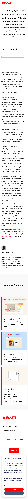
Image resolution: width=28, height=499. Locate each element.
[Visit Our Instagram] (13, 426)
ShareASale (16, 229)
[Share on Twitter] (13, 49)
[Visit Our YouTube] (16, 426)
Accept (14, 489)
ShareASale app (6, 236)
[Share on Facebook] (16, 49)
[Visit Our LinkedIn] (6, 426)
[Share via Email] (8, 49)
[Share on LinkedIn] (10, 49)
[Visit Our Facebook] (3, 426)
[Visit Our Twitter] (9, 426)
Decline (14, 493)
